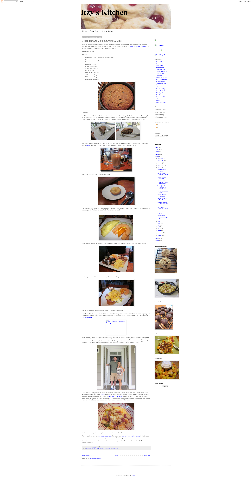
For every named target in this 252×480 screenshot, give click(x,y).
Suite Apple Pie (160, 93)
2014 (157, 147)
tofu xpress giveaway (105, 436)
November (161, 160)
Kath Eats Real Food (161, 79)
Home (84, 31)
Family (97, 448)
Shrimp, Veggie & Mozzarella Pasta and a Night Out (163, 204)
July (159, 221)
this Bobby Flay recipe (115, 396)
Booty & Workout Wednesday (162, 195)
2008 (157, 240)
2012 (157, 151)
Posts (158, 125)
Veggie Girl (159, 100)
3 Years (160, 213)
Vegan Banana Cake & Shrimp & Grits (163, 217)
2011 (157, 154)
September (161, 165)
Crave (88, 145)
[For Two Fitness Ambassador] (155, 40)
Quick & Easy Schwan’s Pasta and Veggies (163, 182)
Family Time (161, 211)
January (160, 235)
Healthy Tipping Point (162, 77)
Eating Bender (160, 73)
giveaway (102, 448)
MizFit (157, 87)
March (159, 230)
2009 (157, 238)
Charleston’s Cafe (87, 317)
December (161, 158)
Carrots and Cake (160, 69)
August (160, 167)
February (160, 233)
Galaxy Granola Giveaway (162, 177)
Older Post (147, 455)
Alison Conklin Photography (160, 64)
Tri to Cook (159, 95)
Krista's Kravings (160, 81)
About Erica (94, 31)
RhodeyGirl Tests (160, 91)
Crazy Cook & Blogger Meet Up (163, 174)
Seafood (116, 448)
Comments (160, 128)
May (159, 226)
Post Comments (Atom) (95, 458)
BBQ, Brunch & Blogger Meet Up (163, 208)
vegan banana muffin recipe (138, 46)
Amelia (103, 394)
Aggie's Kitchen (160, 62)
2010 (157, 156)
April (159, 228)
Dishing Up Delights (161, 71)
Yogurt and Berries (161, 102)
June (159, 223)
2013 (157, 149)
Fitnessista (159, 75)
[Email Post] (99, 447)
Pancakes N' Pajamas (162, 89)
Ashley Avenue (160, 67)
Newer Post (85, 455)
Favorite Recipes (107, 31)
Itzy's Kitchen (104, 12)
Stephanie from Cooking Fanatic (130, 436)
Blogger (133, 475)
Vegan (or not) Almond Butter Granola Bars (162, 187)
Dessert (93, 448)
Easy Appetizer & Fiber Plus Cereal (163, 199)
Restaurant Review (109, 448)
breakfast (88, 448)
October (160, 163)
